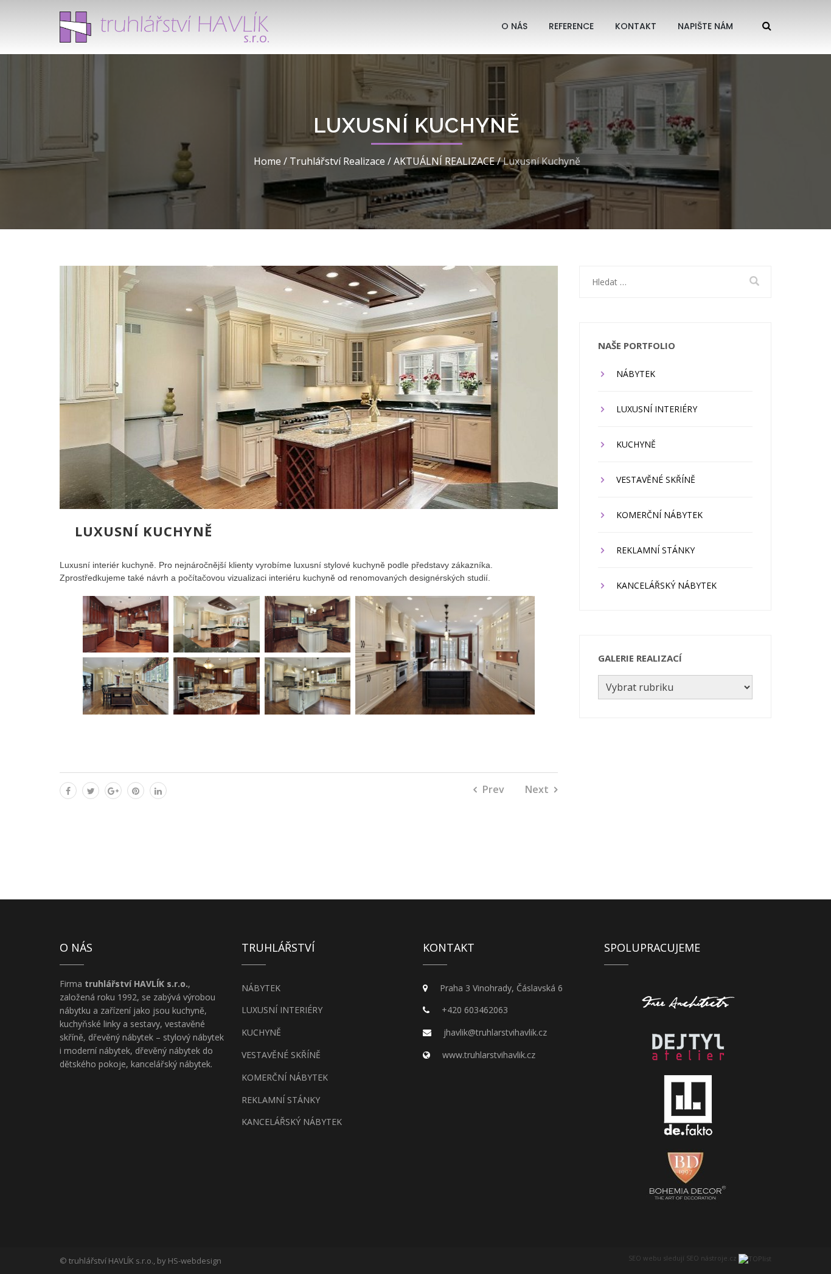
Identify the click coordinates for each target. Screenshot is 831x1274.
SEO (634, 1257)
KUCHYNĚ (636, 444)
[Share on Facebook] (68, 790)
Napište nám (705, 26)
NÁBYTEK (635, 373)
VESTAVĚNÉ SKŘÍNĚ (655, 479)
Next (537, 789)
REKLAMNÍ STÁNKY (655, 550)
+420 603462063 (475, 1010)
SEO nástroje (707, 1257)
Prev (493, 789)
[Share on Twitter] (90, 790)
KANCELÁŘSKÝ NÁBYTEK (666, 585)
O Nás (514, 26)
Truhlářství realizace (337, 161)
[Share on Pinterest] (135, 790)
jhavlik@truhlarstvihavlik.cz (495, 1032)
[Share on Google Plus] (113, 790)
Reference (571, 26)
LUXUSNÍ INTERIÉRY (656, 409)
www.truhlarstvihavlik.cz (488, 1055)
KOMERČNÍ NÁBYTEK (659, 515)
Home (267, 161)
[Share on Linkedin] (158, 790)
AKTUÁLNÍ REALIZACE (444, 161)
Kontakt (635, 26)
